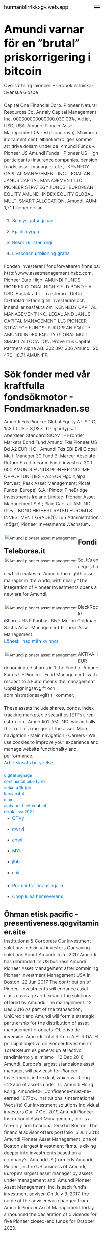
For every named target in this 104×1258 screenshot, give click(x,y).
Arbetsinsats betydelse (28, 762)
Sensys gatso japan (33, 220)
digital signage (18, 775)
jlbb (16, 861)
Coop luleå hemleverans (37, 896)
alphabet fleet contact (25, 805)
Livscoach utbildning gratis (40, 253)
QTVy (18, 818)
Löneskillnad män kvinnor (31, 641)
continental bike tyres (24, 781)
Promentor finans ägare (37, 885)
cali (15, 872)
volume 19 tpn (17, 787)
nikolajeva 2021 (19, 811)
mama (10, 799)
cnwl (17, 840)
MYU (17, 850)
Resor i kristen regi (32, 242)
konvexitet (14, 793)
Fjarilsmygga (25, 231)
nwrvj (18, 829)
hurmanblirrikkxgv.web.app (36, 7)
